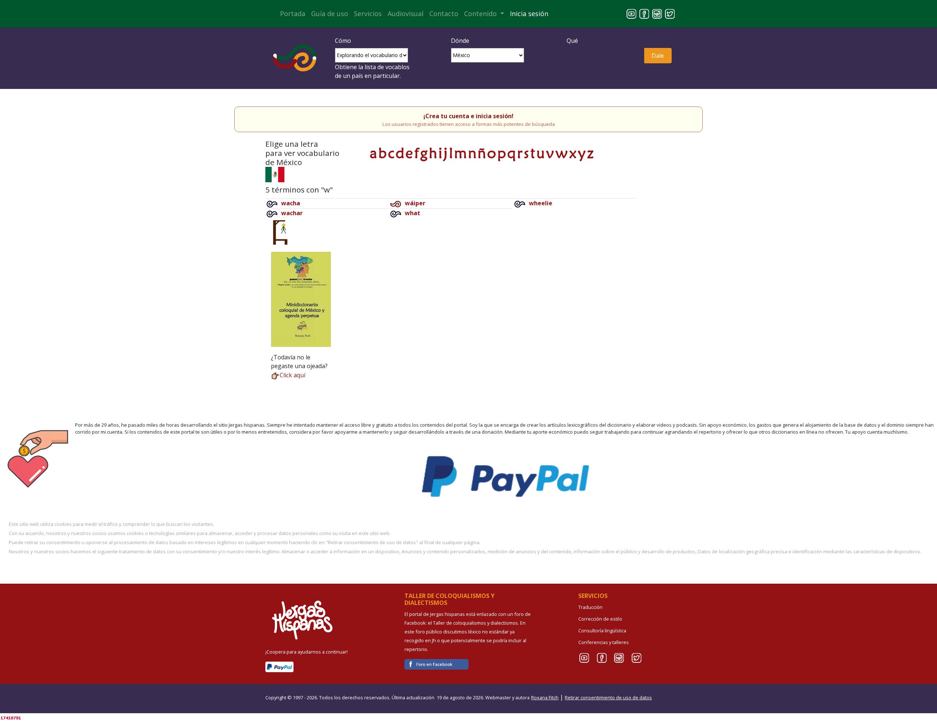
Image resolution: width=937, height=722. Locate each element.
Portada (292, 13)
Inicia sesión (529, 13)
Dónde (460, 41)
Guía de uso (329, 13)
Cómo (343, 41)
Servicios (368, 13)
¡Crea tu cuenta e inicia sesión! (468, 116)
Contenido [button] (481, 13)
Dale (658, 56)
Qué (572, 41)
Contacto (443, 13)
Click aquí (292, 375)
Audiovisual (405, 13)
